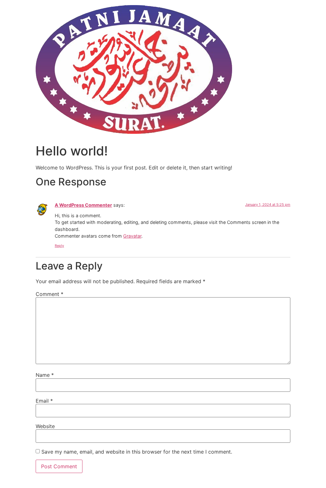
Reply (59, 245)
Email (44, 400)
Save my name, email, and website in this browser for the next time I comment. (136, 451)
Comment (49, 294)
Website (45, 426)
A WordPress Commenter (83, 205)
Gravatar (132, 236)
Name (45, 374)
